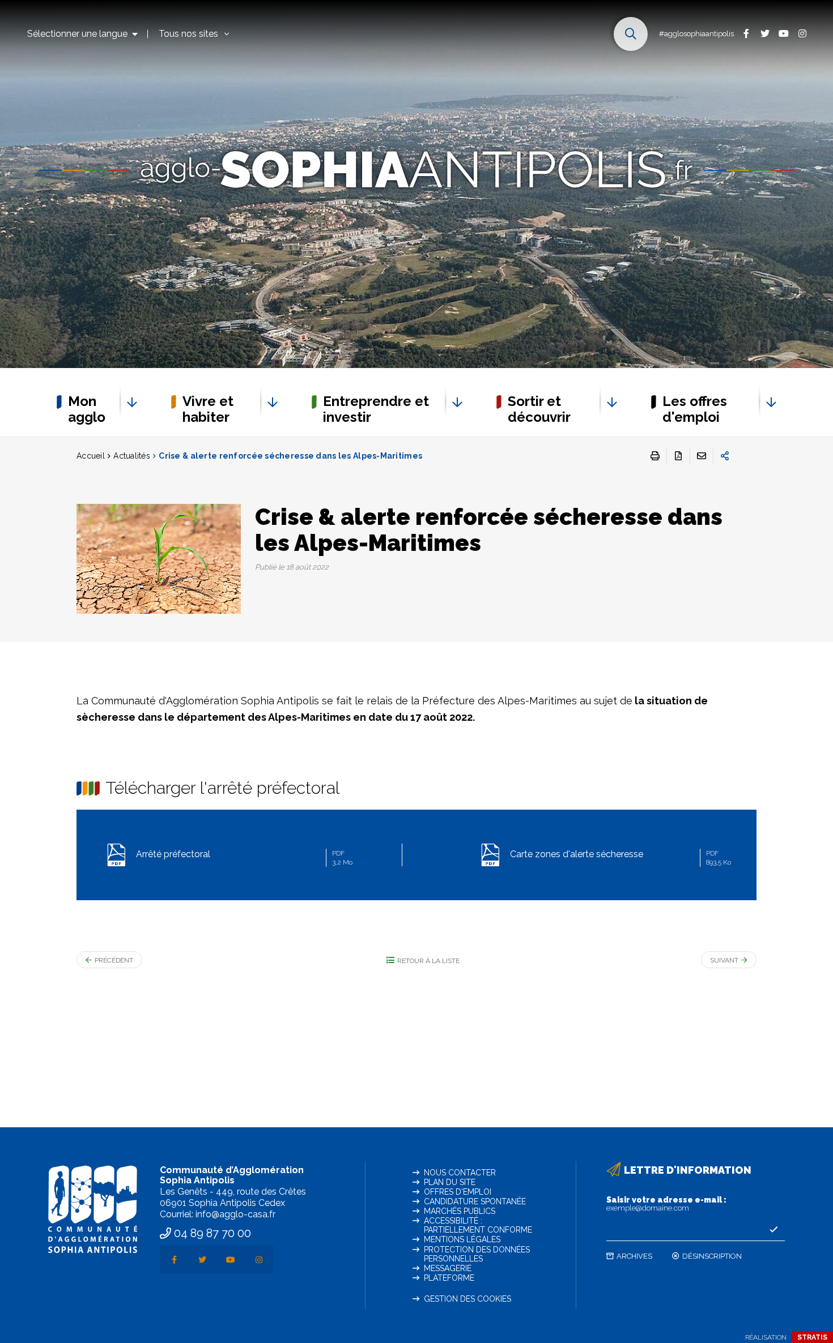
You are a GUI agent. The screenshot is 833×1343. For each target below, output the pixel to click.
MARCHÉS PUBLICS (459, 1211)
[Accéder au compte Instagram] (802, 33)
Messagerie (447, 1268)
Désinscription (712, 1256)
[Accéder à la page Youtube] (783, 33)
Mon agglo (86, 409)
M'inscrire (773, 1229)
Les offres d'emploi (694, 409)
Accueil (90, 455)
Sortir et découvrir (539, 409)
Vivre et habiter (207, 409)
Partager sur (724, 455)
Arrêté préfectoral (244, 857)
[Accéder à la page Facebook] (746, 33)
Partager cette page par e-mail (701, 455)
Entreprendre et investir (376, 409)
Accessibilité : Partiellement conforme (478, 1225)
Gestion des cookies (467, 1298)
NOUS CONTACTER (460, 1172)
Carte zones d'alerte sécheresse (619, 857)
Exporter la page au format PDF (678, 455)
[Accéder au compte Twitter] (764, 33)
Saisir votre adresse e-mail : (666, 1203)
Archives (634, 1256)
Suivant (724, 960)
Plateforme (449, 1277)
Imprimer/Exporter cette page (655, 455)
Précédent (114, 960)
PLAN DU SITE (449, 1182)
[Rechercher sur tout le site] (631, 34)
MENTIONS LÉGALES (462, 1239)
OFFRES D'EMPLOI (457, 1191)
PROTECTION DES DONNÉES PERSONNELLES (477, 1254)
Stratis (812, 1337)
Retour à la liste (428, 961)
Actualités (131, 455)
